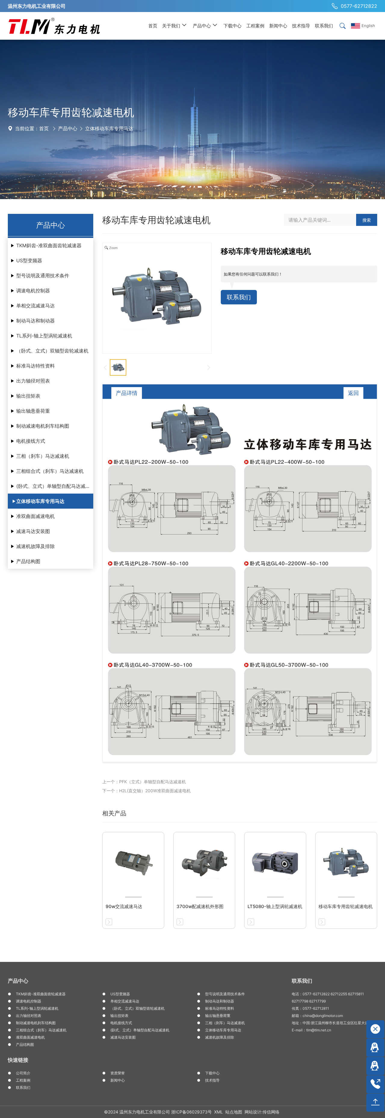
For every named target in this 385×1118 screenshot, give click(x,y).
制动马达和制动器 (35, 321)
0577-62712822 (359, 6)
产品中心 (67, 128)
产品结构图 (28, 561)
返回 (353, 393)
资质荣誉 (117, 1073)
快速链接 (18, 1060)
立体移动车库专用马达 (109, 128)
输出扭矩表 (28, 396)
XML (218, 1111)
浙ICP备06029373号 (191, 1111)
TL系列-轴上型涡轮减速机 (44, 336)
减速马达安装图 (33, 531)
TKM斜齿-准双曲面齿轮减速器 (49, 245)
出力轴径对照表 (33, 381)
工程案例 (23, 1080)
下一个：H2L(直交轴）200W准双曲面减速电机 (146, 790)
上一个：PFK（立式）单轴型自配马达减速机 (144, 781)
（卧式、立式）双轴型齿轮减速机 (52, 351)
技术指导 (212, 1080)
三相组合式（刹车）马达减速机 (50, 471)
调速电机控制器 (33, 291)
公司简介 (23, 1073)
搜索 (366, 220)
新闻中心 (117, 1080)
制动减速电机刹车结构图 (42, 426)
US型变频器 (29, 260)
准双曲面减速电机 (35, 516)
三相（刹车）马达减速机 (42, 456)
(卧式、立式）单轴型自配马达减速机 (54, 486)
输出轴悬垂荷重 (33, 411)
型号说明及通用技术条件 (42, 276)
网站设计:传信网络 (262, 1111)
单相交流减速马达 (35, 306)
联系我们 (239, 297)
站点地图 (233, 1111)
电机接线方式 (30, 441)
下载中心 (212, 1073)
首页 (44, 128)
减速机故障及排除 (35, 546)
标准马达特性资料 (35, 366)
